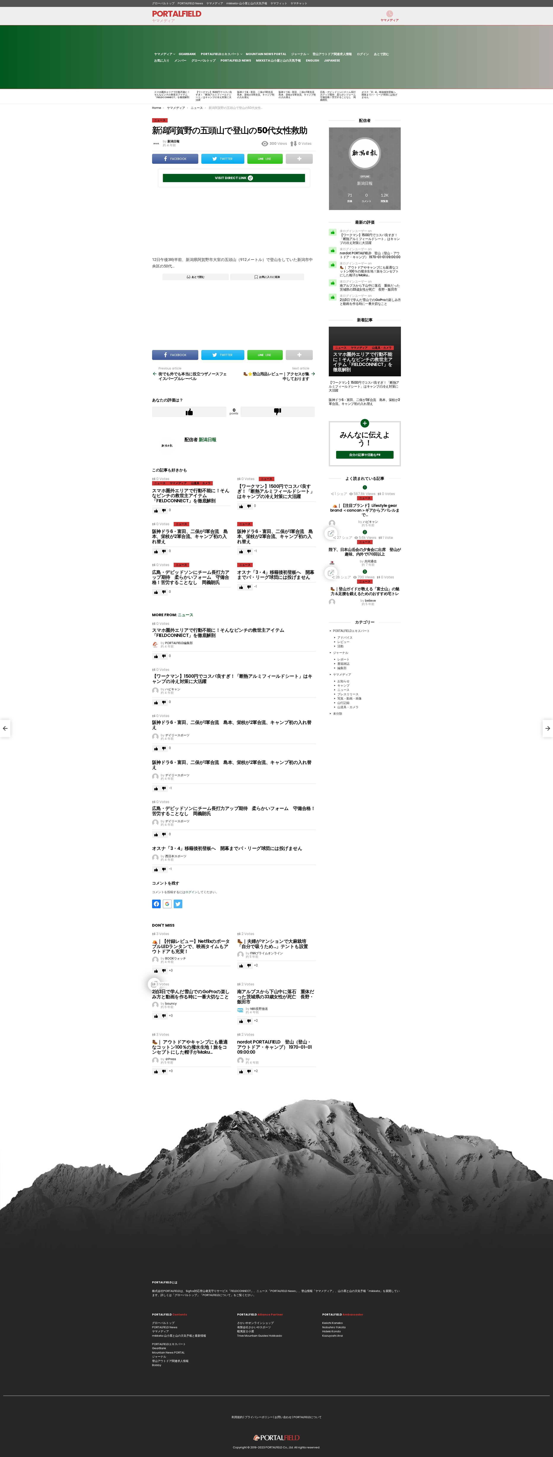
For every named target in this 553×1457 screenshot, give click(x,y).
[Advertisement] (233, 222)
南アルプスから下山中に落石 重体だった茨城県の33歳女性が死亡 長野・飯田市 (275, 996)
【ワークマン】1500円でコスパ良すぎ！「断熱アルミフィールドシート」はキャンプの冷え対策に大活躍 (214, 96)
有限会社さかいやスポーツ (254, 1327)
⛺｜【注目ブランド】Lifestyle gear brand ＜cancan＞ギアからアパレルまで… (365, 510)
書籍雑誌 (343, 663)
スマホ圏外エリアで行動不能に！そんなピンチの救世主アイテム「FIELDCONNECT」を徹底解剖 (172, 94)
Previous (154, 96)
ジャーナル (298, 54)
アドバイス (345, 637)
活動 (340, 646)
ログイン (363, 54)
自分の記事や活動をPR (364, 455)
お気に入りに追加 (269, 277)
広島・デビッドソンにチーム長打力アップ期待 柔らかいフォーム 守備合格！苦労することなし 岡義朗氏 (339, 96)
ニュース (159, 483)
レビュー (343, 642)
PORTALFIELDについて (217, 1295)
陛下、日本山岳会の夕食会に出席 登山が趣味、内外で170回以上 (365, 552)
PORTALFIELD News (190, 3)
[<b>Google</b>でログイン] (167, 904)
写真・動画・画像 (349, 698)
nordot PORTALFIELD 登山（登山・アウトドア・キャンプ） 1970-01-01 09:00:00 (274, 1047)
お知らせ (343, 681)
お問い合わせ (283, 1417)
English (312, 60)
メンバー (180, 60)
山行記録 (343, 703)
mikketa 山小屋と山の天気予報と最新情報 (179, 1336)
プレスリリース (348, 694)
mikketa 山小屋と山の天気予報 (278, 60)
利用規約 (237, 1417)
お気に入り (161, 60)
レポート (343, 659)
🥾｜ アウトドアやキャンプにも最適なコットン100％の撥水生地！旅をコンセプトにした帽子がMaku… (189, 1047)
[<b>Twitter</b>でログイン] (178, 904)
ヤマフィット (278, 3)
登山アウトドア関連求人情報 (332, 54)
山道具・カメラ (201, 483)
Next (399, 96)
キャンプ (343, 685)
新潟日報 (365, 183)
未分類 (337, 713)
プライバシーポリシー (259, 1417)
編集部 (341, 668)
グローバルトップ (163, 3)
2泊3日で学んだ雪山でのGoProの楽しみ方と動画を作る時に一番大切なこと (191, 994)
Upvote (189, 412)
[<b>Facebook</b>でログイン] (156, 904)
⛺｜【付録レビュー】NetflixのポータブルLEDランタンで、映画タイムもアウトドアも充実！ (191, 946)
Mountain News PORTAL (266, 54)
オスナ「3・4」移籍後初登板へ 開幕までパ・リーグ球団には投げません (380, 94)
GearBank (187, 54)
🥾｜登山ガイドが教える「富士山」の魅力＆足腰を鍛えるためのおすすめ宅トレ (364, 591)
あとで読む (381, 54)
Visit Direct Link (230, 177)
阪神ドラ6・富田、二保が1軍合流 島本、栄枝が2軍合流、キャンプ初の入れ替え (256, 94)
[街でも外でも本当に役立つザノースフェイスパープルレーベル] (5, 728)
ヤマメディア (214, 3)
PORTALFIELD (176, 14)
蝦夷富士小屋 (245, 1331)
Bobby (156, 1365)
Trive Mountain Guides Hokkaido (259, 1336)
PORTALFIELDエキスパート (220, 54)
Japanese (332, 60)
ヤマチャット (299, 3)
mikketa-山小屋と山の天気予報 (246, 3)
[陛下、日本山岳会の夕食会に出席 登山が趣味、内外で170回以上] (365, 533)
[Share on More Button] (299, 159)
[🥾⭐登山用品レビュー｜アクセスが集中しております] (548, 728)
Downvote (277, 412)
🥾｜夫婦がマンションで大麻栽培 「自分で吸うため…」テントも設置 (274, 944)
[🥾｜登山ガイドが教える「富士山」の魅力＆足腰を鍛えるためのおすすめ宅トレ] (365, 573)
